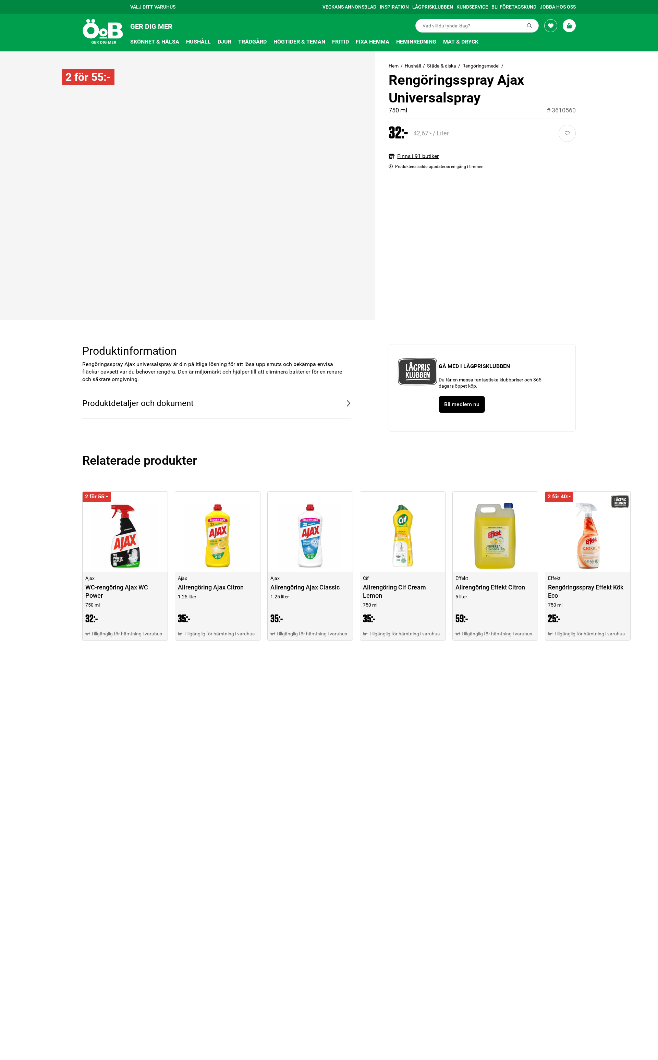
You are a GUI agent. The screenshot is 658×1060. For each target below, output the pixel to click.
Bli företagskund (513, 7)
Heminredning (416, 41)
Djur (224, 41)
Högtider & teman (299, 41)
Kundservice (472, 7)
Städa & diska (441, 66)
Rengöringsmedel (480, 66)
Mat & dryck (460, 41)
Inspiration (394, 7)
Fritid (340, 41)
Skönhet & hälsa (154, 41)
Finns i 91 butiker (418, 156)
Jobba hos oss (558, 7)
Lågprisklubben (432, 7)
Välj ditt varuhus (152, 7)
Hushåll (198, 41)
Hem (394, 66)
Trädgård (252, 41)
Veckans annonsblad (349, 7)
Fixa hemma (372, 41)
